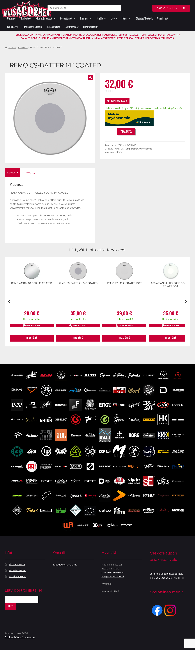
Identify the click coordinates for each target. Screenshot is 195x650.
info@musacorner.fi (112, 576)
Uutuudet (11, 18)
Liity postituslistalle (32, 27)
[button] (90, 77)
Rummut (84, 18)
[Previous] (9, 301)
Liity (10, 606)
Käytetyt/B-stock (144, 18)
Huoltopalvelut (90, 27)
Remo (119, 152)
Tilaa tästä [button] (31, 338)
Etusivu (12, 48)
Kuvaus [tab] (11, 172)
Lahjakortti (12, 27)
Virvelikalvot (145, 149)
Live (113, 18)
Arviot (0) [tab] (29, 172)
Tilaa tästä (126, 131)
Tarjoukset (26, 18)
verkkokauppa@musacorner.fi (167, 574)
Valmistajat (162, 18)
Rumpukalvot (131, 149)
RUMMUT (23, 48)
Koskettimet (66, 18)
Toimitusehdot (71, 27)
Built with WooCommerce (20, 637)
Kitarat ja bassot (44, 18)
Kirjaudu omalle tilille (65, 565)
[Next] (185, 301)
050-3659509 (115, 572)
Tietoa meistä (53, 27)
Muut (125, 18)
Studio (99, 18)
